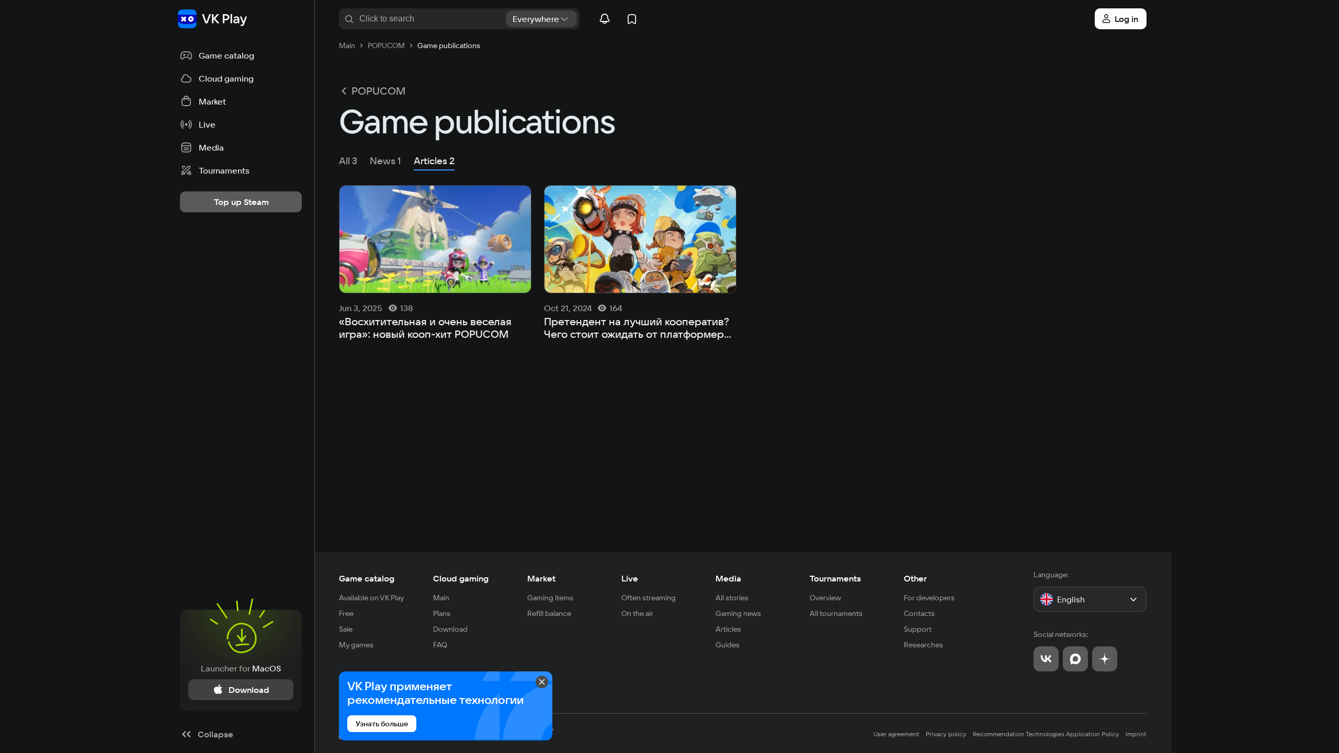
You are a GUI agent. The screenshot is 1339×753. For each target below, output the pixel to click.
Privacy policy (946, 734)
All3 (348, 161)
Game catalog (366, 578)
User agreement (896, 734)
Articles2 (434, 161)
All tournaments (836, 613)
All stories (732, 597)
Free (346, 613)
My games (356, 644)
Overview (825, 597)
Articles (728, 629)
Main (441, 597)
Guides (728, 644)
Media (728, 578)
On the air (637, 613)
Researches (923, 644)
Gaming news (738, 613)
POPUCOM (378, 91)
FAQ (440, 644)
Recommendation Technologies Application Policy (1046, 734)
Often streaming (648, 597)
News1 (385, 161)
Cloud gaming (461, 578)
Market (541, 578)
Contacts (919, 613)
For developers (929, 597)
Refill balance (549, 613)
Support (918, 629)
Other (915, 578)
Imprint (1136, 734)
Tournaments (835, 578)
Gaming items (550, 597)
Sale (346, 629)
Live (629, 578)
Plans (441, 613)
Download (450, 629)
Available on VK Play (371, 597)
